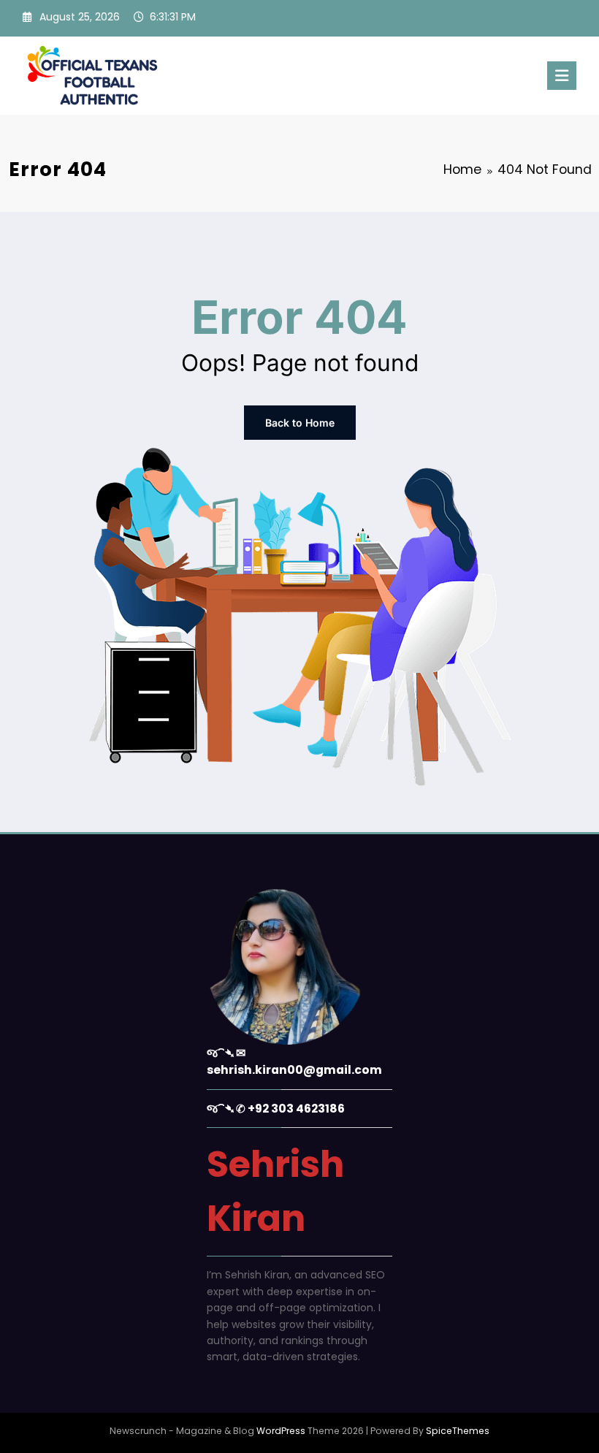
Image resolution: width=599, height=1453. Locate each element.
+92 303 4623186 (296, 1108)
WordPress (280, 1431)
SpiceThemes (457, 1431)
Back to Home (300, 422)
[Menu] (561, 75)
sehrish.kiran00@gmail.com (294, 1069)
